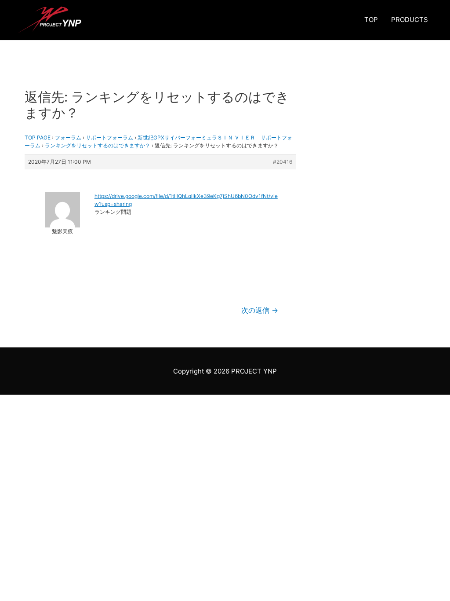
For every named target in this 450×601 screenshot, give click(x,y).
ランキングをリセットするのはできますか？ (97, 145)
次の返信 (259, 310)
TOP (371, 19)
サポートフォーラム (109, 137)
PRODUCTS (409, 19)
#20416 (282, 161)
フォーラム (68, 137)
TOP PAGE (38, 137)
